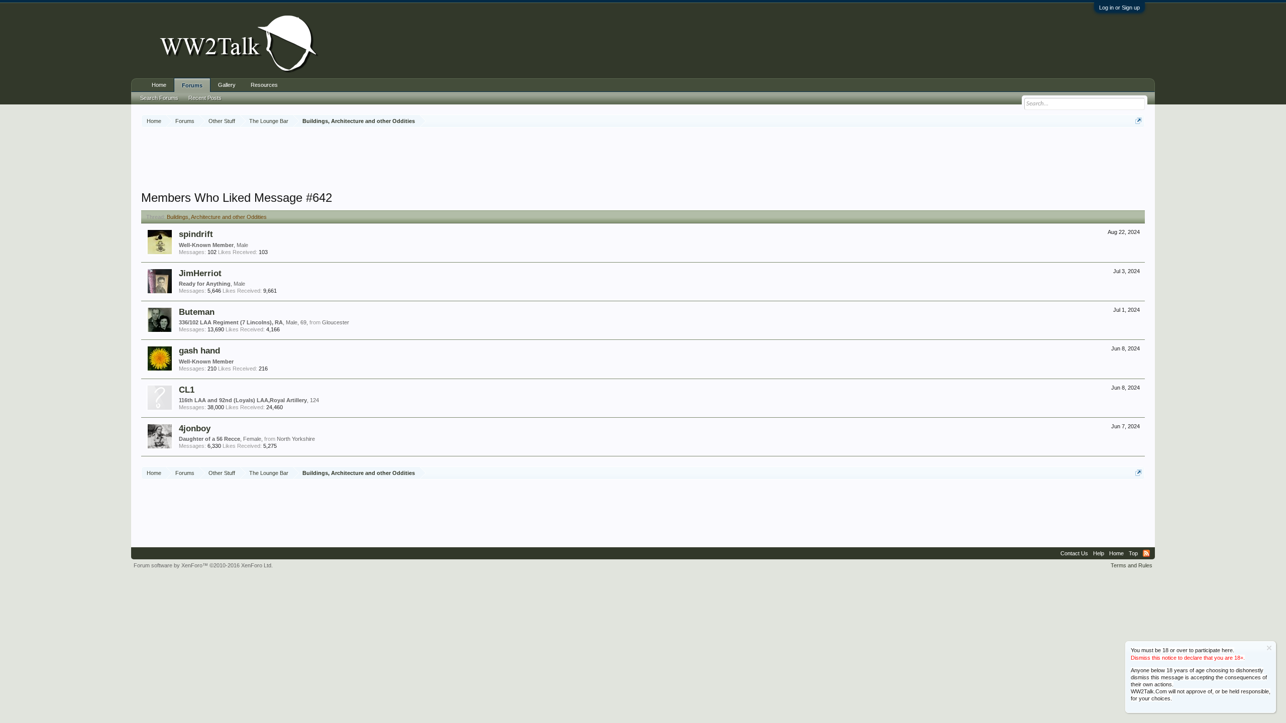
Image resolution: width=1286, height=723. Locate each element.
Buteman (197, 312)
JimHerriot (200, 273)
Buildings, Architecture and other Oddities (217, 217)
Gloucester (335, 322)
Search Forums (159, 98)
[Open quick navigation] (1138, 120)
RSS (1146, 553)
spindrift (196, 234)
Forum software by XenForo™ (203, 565)
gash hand (199, 350)
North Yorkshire (296, 439)
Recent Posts (205, 98)
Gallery (227, 85)
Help (1098, 553)
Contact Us (1074, 553)
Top (1133, 553)
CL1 (186, 390)
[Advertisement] (643, 160)
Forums (192, 85)
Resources (264, 85)
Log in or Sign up (1119, 8)
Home (159, 85)
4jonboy (194, 428)
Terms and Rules (1131, 565)
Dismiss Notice (1269, 648)
